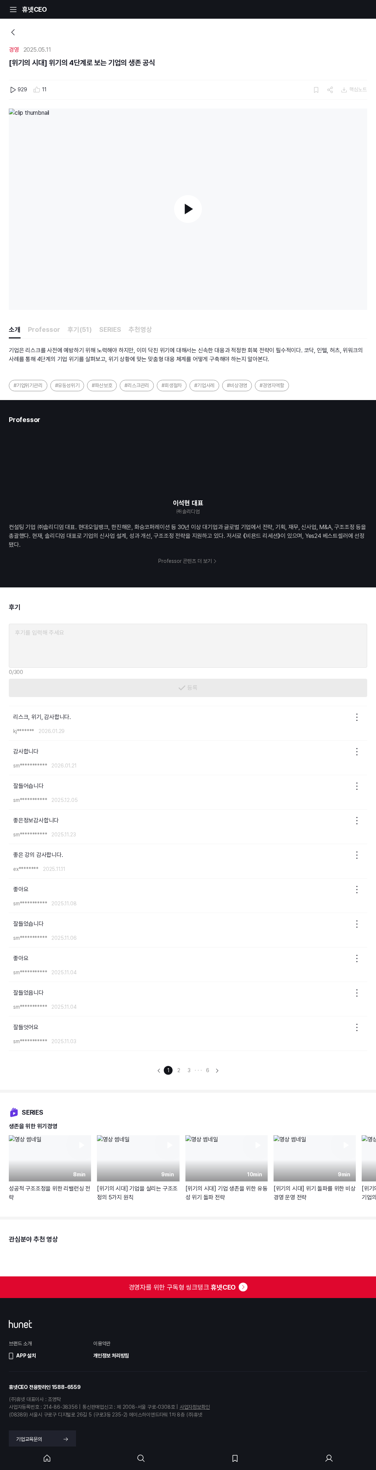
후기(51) (80, 329)
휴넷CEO (34, 9)
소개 (15, 329)
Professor (44, 329)
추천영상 (140, 329)
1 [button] (168, 1070)
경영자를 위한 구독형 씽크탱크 (182, 1287)
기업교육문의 (29, 1439)
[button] (159, 1070)
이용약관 (102, 1343)
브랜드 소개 (20, 1343)
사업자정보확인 (195, 1407)
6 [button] (207, 1070)
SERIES (110, 329)
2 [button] (178, 1070)
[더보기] (357, 717)
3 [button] (189, 1070)
